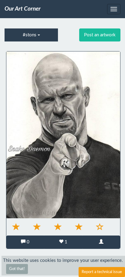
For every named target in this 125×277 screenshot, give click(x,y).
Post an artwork (100, 35)
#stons (30, 35)
